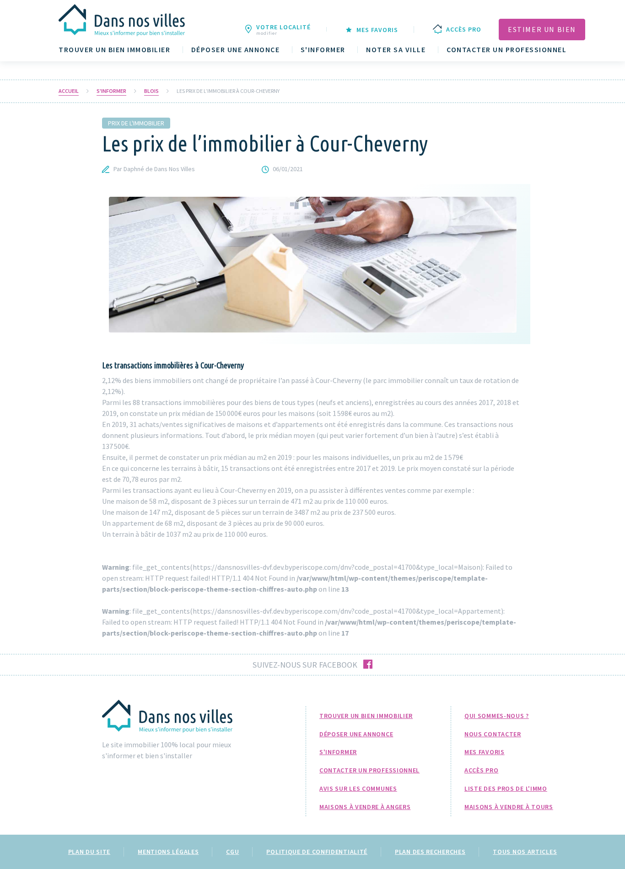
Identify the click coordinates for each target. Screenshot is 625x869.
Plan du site (89, 851)
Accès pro (481, 770)
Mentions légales (168, 851)
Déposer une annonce (235, 49)
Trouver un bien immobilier (114, 49)
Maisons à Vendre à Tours (508, 807)
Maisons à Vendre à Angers (365, 807)
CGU (232, 851)
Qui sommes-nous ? (496, 716)
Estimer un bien (542, 29)
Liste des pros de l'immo (505, 788)
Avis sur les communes (358, 788)
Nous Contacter (492, 734)
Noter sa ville (396, 49)
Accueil (69, 91)
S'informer (323, 49)
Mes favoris (484, 752)
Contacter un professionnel (506, 49)
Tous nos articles (525, 851)
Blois (151, 91)
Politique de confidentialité (316, 851)
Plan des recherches (430, 851)
